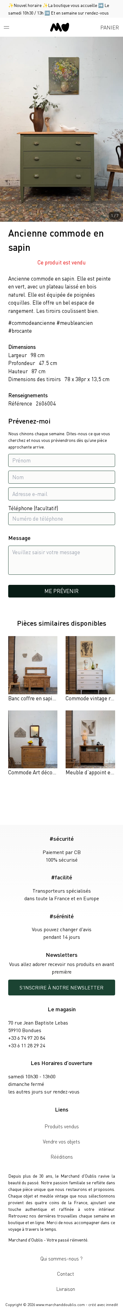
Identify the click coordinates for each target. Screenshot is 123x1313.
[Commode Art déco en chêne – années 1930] (33, 743)
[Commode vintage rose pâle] (90, 669)
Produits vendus (61, 1126)
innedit (112, 1304)
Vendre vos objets (61, 1141)
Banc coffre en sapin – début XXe (46, 698)
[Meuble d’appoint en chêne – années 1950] (90, 743)
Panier (109, 27)
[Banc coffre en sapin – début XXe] (33, 669)
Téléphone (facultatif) (33, 508)
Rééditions (61, 1156)
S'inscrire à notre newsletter (61, 987)
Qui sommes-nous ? (61, 1258)
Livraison (65, 1288)
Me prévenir (61, 590)
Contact (65, 1273)
